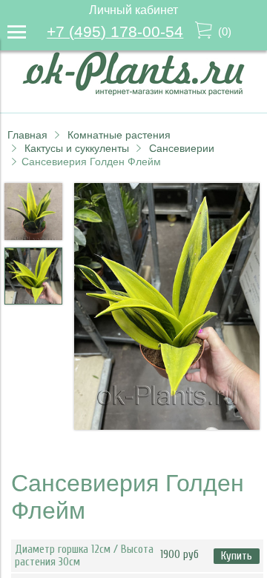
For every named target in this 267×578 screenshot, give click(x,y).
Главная (27, 135)
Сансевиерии (181, 148)
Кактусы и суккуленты (76, 148)
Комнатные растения (119, 135)
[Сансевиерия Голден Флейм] (167, 308)
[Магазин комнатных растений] (133, 91)
